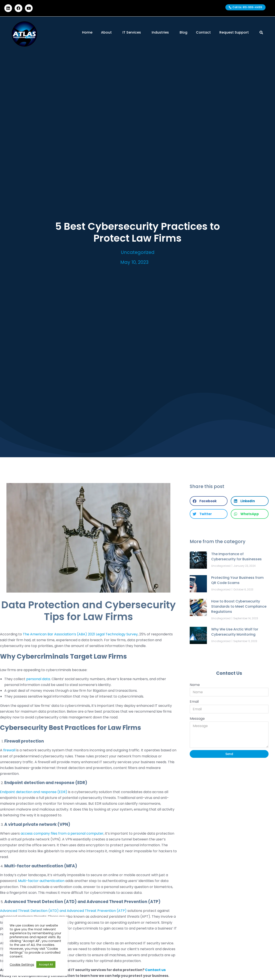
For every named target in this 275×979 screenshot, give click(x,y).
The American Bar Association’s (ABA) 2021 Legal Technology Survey (80, 634)
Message (197, 718)
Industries (160, 32)
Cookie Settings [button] (22, 965)
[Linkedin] (8, 8)
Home (87, 32)
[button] (209, 501)
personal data (38, 678)
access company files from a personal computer (62, 833)
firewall (9, 750)
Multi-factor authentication (41, 880)
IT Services (131, 32)
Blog (183, 32)
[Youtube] (29, 8)
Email (194, 701)
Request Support (234, 32)
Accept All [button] (46, 964)
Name (195, 684)
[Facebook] (18, 8)
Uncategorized (137, 252)
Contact (203, 32)
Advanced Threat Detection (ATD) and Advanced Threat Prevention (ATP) (63, 910)
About (106, 32)
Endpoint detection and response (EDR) (33, 791)
